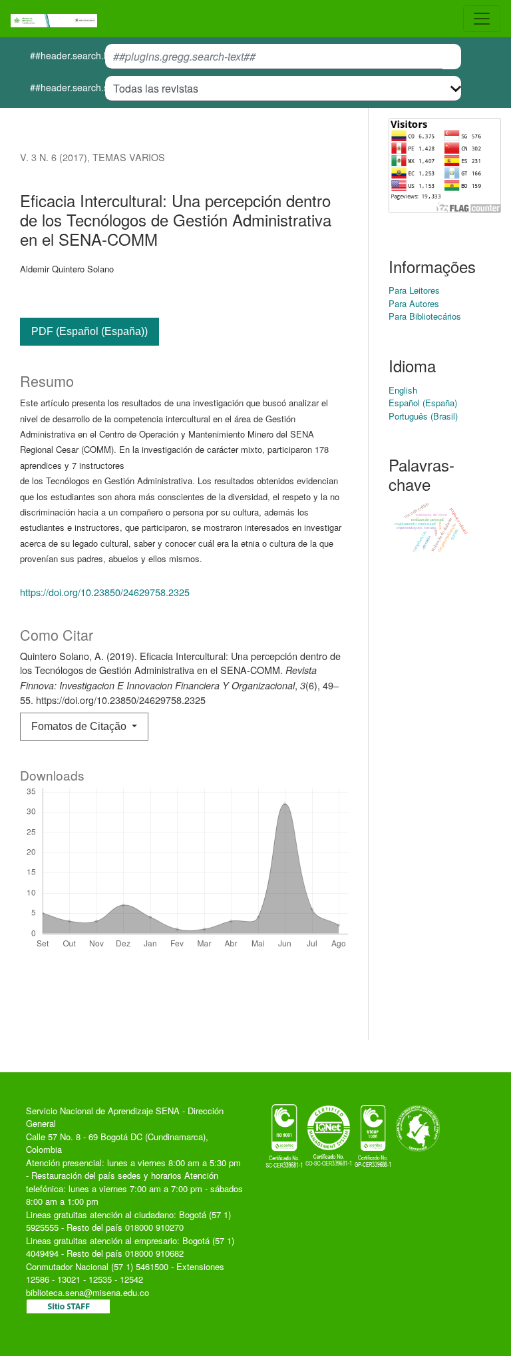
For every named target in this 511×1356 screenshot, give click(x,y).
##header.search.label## (82, 55)
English (403, 390)
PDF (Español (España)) (89, 331)
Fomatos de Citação (80, 726)
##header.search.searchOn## (93, 87)
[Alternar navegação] (481, 18)
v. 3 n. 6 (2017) (53, 157)
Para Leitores (414, 290)
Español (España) (423, 402)
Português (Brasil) (423, 416)
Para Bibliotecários (425, 316)
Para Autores (414, 303)
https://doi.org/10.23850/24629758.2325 (105, 592)
